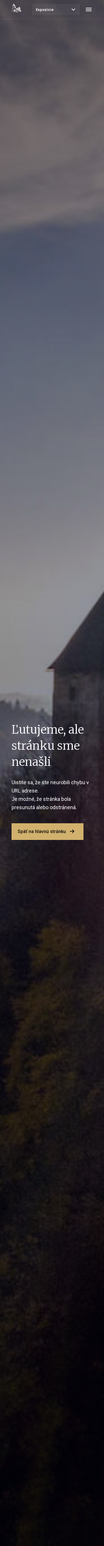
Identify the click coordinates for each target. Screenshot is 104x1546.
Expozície (45, 9)
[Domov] (16, 8)
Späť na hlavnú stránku (42, 831)
